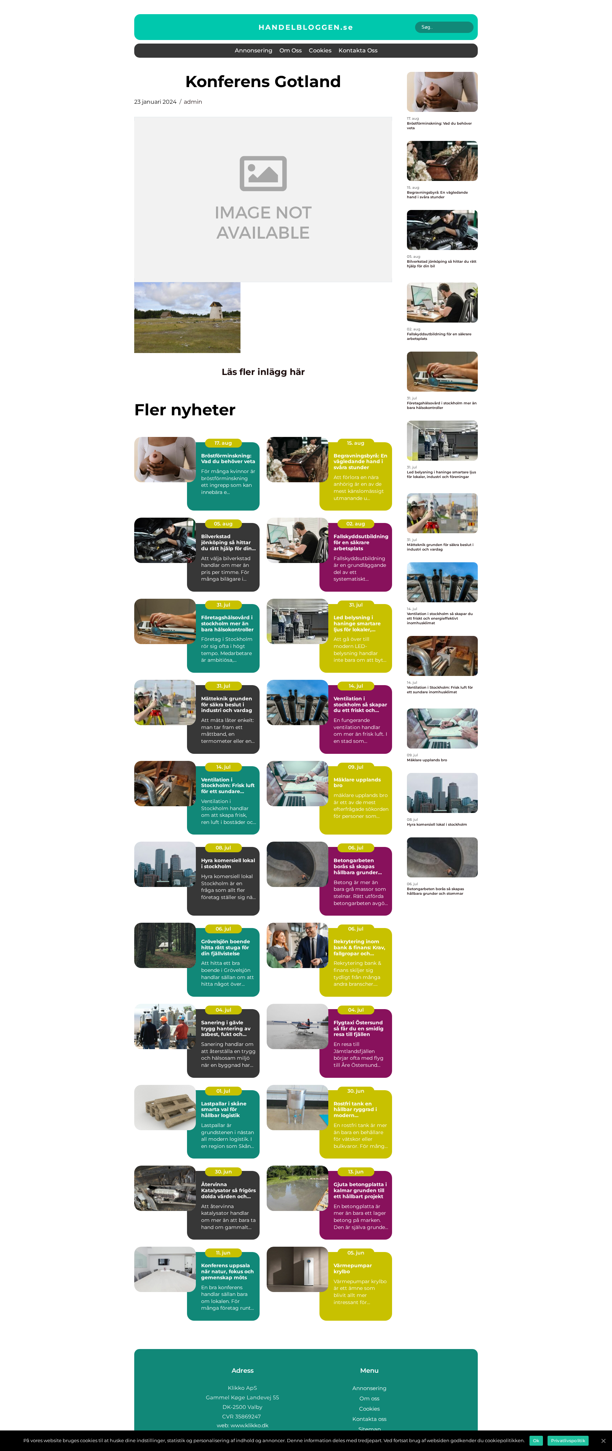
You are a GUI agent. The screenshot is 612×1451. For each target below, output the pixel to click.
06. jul (355, 847)
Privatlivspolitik (568, 1440)
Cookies (320, 50)
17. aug (223, 443)
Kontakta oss (358, 50)
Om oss (290, 50)
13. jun (356, 1171)
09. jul (355, 767)
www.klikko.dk (249, 1425)
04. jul (223, 1010)
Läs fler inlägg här (263, 371)
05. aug (223, 523)
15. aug (355, 443)
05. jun (355, 1253)
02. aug (355, 523)
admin (193, 101)
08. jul (223, 847)
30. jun (355, 1091)
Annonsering (253, 50)
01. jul (223, 1091)
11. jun (223, 1253)
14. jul (356, 686)
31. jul (223, 605)
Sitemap (369, 1429)
